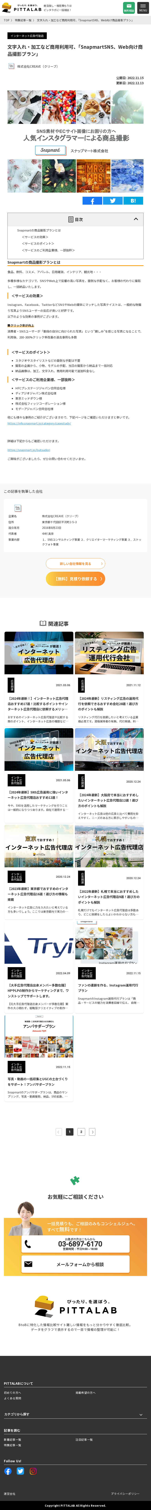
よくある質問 (12, 1398)
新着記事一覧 (12, 1440)
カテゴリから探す (16, 1414)
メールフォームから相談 (80, 1264)
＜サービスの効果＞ (35, 237)
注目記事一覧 (84, 1440)
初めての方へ (12, 1393)
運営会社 (10, 1494)
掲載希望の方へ (86, 1393)
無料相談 (129, 10)
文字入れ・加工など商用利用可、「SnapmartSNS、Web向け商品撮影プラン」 (85, 20)
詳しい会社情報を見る (75, 563)
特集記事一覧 (23, 20)
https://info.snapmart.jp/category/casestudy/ (39, 423)
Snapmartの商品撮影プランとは (39, 230)
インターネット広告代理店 (27, 36)
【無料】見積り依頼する (75, 579)
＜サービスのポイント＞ (38, 243)
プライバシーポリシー (125, 1494)
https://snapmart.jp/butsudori (28, 450)
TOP (6, 20)
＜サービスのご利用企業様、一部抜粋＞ (48, 250)
